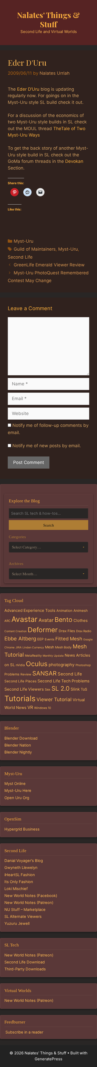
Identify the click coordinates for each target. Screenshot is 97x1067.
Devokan (74, 161)
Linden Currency (33, 647)
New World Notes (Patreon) (28, 902)
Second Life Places (20, 681)
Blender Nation (17, 745)
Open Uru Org (16, 797)
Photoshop (83, 665)
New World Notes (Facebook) (30, 895)
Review (25, 674)
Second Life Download (24, 962)
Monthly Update (53, 655)
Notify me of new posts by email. (46, 445)
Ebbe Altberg (20, 639)
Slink (75, 689)
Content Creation (15, 631)
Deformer (43, 630)
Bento (63, 619)
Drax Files (67, 631)
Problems (11, 674)
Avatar (46, 620)
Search (48, 525)
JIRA (18, 647)
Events (49, 639)
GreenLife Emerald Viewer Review (49, 264)
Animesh (80, 610)
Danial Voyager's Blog (23, 860)
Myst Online (15, 783)
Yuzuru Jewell (16, 923)
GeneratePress (48, 1058)
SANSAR (44, 673)
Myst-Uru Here (17, 790)
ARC (7, 621)
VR (30, 707)
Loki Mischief (16, 888)
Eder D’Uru (28, 89)
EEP (40, 639)
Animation (64, 610)
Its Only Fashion (18, 881)
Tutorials (19, 698)
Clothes (80, 620)
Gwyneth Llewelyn (21, 867)
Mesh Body (63, 647)
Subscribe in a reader (24, 1032)
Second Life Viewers (24, 689)
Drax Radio (83, 631)
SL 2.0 (60, 688)
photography (61, 664)
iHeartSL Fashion (19, 875)
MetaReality (33, 655)
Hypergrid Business (22, 829)
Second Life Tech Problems (63, 681)
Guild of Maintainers (35, 249)
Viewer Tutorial (54, 699)
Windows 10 (42, 708)
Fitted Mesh (68, 638)
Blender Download (21, 738)
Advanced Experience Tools (29, 610)
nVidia (20, 665)
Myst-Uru (23, 241)
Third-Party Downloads (25, 969)
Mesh (49, 647)
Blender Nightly (18, 752)
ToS (84, 689)
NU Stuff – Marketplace (25, 909)
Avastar (24, 619)
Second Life (20, 257)
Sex (47, 689)
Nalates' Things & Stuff (48, 19)
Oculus (37, 664)
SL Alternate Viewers (23, 916)
